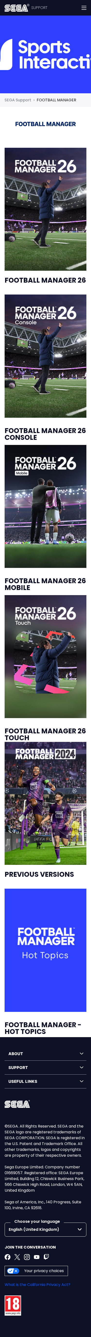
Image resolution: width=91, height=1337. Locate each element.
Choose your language (37, 1221)
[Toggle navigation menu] (84, 8)
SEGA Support (18, 100)
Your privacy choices (44, 1271)
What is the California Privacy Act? (37, 1284)
